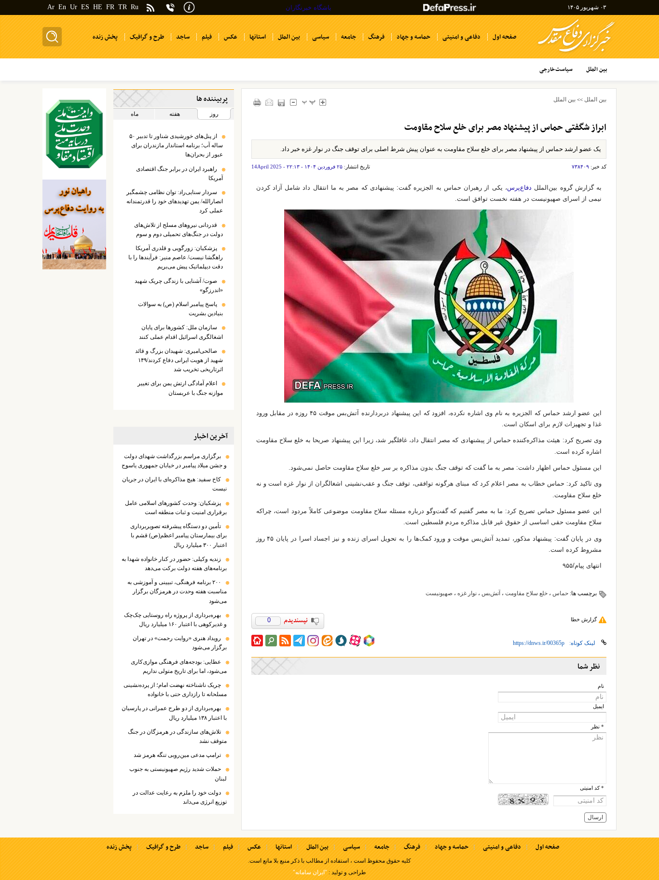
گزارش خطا (584, 619)
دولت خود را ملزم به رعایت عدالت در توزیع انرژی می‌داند (180, 797)
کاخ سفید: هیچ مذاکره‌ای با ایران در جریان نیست (174, 484)
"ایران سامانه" (310, 872)
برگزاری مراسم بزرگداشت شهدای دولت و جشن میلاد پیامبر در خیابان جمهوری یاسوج (174, 461)
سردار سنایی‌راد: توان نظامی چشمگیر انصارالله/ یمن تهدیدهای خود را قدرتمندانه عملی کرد (174, 201)
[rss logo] (150, 8)
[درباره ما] (189, 6)
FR (110, 7)
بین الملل (595, 99)
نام (601, 686)
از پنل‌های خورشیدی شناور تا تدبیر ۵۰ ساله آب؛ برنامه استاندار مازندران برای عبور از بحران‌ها (176, 145)
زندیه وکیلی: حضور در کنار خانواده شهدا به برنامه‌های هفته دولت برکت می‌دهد (174, 564)
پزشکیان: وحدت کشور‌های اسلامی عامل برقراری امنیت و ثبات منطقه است (176, 508)
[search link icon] (271, 640)
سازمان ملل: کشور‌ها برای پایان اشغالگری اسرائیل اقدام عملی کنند (181, 332)
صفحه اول (547, 847)
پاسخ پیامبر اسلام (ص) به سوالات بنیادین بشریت (180, 309)
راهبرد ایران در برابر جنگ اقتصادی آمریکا (179, 174)
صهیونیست (439, 593)
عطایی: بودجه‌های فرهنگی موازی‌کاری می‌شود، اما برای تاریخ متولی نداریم (179, 666)
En (62, 7)
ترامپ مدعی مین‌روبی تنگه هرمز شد (177, 755)
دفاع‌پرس (519, 187)
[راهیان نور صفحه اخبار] (74, 224)
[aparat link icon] (355, 640)
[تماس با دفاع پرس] (170, 7)
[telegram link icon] (299, 640)
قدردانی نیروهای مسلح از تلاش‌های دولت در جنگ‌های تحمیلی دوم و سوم (178, 229)
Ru (134, 7)
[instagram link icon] (313, 640)
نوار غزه (467, 593)
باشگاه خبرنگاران (308, 7)
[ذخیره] (281, 103)
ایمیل (598, 706)
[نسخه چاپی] (257, 102)
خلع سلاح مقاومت (526, 593)
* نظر (597, 726)
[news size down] (294, 102)
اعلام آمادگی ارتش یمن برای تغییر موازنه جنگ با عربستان (180, 388)
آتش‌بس (490, 593)
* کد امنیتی (592, 788)
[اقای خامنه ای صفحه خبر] (74, 134)
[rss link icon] (285, 640)
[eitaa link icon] (327, 640)
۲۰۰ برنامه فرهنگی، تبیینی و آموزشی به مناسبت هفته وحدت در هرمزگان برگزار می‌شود (177, 591)
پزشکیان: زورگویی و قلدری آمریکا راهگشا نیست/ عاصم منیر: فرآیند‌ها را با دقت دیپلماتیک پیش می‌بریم (175, 257)
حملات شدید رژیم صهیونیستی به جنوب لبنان (178, 774)
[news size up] (323, 102)
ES (85, 7)
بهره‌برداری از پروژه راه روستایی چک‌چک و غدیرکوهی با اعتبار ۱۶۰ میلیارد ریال (175, 620)
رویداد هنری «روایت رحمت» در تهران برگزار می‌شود (180, 643)
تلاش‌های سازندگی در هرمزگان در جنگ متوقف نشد (177, 736)
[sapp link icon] (341, 640)
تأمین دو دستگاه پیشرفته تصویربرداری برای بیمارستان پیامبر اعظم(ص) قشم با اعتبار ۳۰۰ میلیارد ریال (178, 535)
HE (97, 7)
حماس (560, 593)
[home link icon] (257, 640)
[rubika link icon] (369, 640)
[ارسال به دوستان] (269, 102)
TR (122, 7)
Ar (51, 7)
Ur (73, 7)
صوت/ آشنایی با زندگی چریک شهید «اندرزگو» (179, 285)
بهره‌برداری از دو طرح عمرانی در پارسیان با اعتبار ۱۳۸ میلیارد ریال (174, 713)
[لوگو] (576, 53)
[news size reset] (309, 102)
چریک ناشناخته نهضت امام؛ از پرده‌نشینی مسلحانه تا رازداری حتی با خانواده (175, 690)
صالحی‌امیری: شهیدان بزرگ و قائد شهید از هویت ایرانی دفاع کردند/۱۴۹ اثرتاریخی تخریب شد (179, 360)
